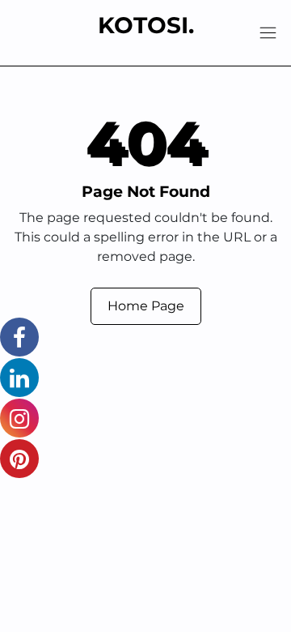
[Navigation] (268, 33)
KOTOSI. (146, 25)
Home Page (146, 306)
